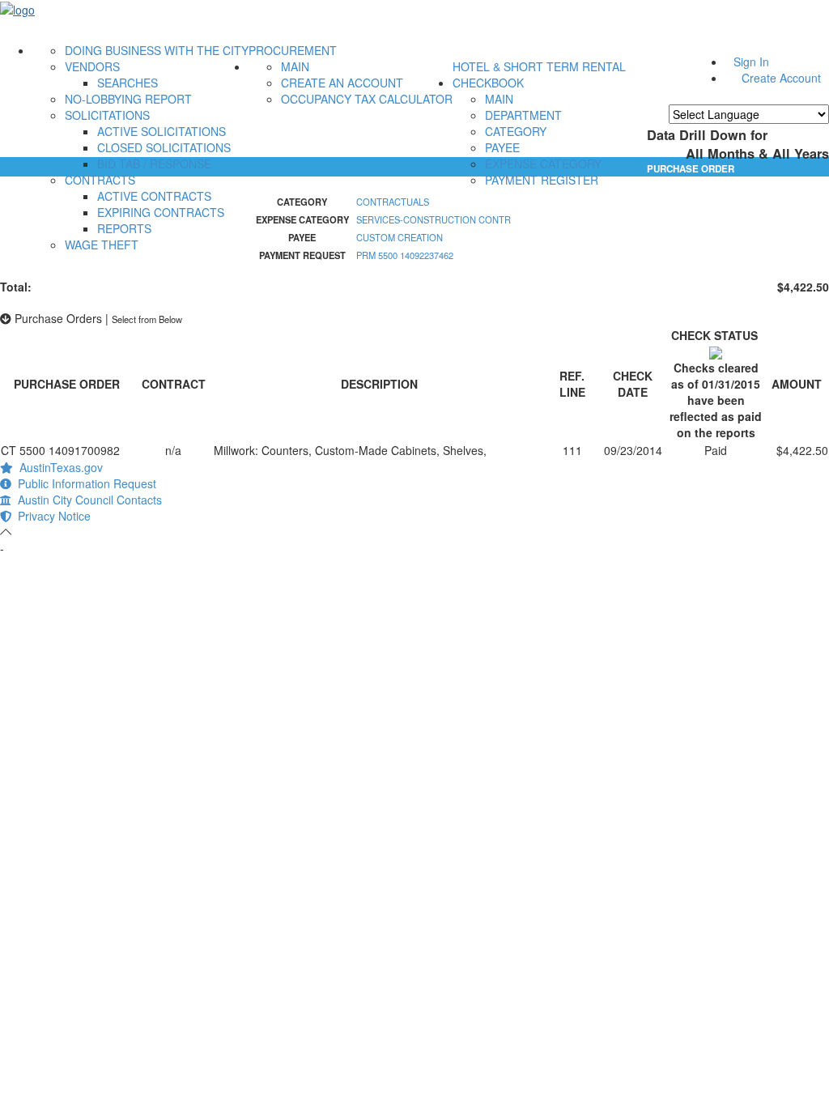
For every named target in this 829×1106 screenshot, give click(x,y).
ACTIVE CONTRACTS (154, 196)
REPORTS (124, 228)
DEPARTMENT (523, 115)
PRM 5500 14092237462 (404, 255)
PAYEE (502, 147)
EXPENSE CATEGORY (543, 163)
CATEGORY (515, 131)
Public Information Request (83, 483)
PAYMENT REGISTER (541, 180)
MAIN (295, 66)
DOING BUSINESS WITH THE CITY (157, 50)
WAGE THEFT (101, 244)
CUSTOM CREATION (399, 237)
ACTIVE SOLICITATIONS (161, 131)
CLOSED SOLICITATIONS (164, 147)
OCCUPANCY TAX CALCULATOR (367, 99)
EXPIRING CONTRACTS (160, 212)
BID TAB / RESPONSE (154, 163)
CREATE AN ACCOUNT (342, 82)
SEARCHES (127, 82)
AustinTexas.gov (58, 467)
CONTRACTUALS (392, 201)
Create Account (781, 78)
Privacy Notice (51, 516)
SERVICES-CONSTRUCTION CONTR (433, 219)
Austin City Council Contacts (86, 499)
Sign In (751, 61)
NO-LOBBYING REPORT (128, 99)
